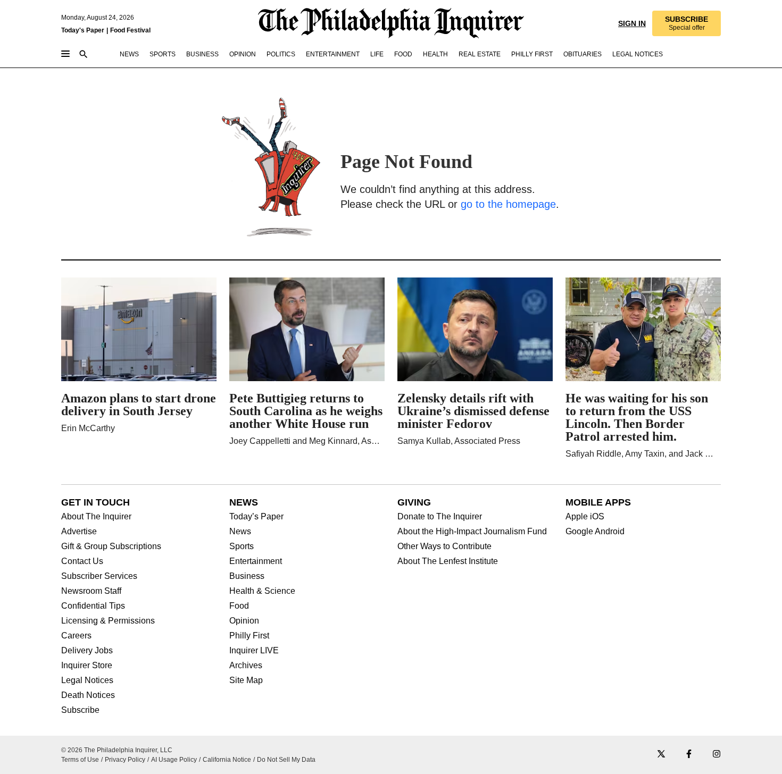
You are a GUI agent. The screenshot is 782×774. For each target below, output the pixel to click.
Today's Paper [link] (82, 30)
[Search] (83, 55)
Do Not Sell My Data (286, 759)
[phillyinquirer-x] (661, 755)
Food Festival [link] (130, 30)
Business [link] (202, 54)
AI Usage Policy (174, 759)
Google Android (595, 531)
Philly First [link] (532, 54)
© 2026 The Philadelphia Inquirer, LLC (116, 750)
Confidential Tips (93, 606)
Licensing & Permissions (108, 621)
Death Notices (88, 695)
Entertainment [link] (333, 54)
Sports (241, 546)
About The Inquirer (96, 516)
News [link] (129, 54)
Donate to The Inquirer (439, 516)
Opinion (244, 621)
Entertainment (255, 561)
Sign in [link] (631, 23)
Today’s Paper (256, 516)
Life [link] (377, 54)
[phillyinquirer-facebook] (689, 755)
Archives (245, 665)
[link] (686, 23)
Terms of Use (80, 759)
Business (246, 576)
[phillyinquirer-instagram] (716, 755)
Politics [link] (281, 54)
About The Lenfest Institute (447, 561)
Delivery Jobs (87, 650)
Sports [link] (162, 54)
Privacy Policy (125, 759)
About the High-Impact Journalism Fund (472, 531)
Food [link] (403, 54)
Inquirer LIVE (254, 650)
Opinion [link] (242, 54)
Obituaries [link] (582, 54)
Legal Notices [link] (637, 54)
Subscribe (80, 710)
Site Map (246, 680)
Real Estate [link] (480, 54)
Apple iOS (584, 516)
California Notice (227, 759)
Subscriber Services (99, 576)
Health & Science (262, 591)
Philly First (249, 636)
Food (239, 606)
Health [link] (435, 54)
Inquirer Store (86, 665)
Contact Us (82, 561)
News (240, 531)
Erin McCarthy (88, 428)
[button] (686, 23)
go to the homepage (508, 204)
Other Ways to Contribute (444, 546)
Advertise (79, 531)
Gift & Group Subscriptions (111, 546)
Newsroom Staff (91, 591)
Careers (76, 636)
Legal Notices (87, 680)
